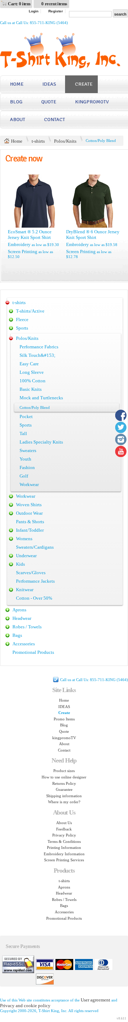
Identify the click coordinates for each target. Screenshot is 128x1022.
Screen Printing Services (64, 860)
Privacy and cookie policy (25, 1005)
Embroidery (19, 244)
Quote (48, 102)
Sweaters (28, 450)
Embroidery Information (64, 854)
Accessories (23, 643)
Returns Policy (64, 783)
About (17, 119)
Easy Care (29, 363)
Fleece (22, 319)
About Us (64, 823)
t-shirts (38, 141)
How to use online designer (64, 777)
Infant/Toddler (30, 530)
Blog (16, 102)
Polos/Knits (65, 141)
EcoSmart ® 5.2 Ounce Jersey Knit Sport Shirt (30, 234)
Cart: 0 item (19, 3)
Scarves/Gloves (31, 572)
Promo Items (64, 719)
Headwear (21, 618)
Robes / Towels (27, 626)
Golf (24, 476)
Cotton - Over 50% (34, 598)
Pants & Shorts (30, 521)
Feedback (64, 829)
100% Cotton (33, 380)
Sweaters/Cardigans (35, 547)
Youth (25, 459)
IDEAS (49, 84)
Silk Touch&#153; (37, 355)
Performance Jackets (35, 581)
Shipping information (64, 796)
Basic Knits (31, 389)
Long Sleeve (32, 372)
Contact (54, 119)
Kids (20, 564)
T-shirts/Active (30, 311)
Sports (22, 328)
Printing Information (64, 847)
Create (83, 84)
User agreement (95, 1000)
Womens (24, 538)
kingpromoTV (92, 102)
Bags (17, 635)
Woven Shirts (29, 504)
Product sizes (64, 771)
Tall (23, 433)
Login (33, 11)
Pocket (26, 416)
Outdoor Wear (29, 513)
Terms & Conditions (64, 841)
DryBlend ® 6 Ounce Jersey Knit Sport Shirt (92, 234)
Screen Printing (22, 251)
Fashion (27, 467)
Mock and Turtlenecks (41, 397)
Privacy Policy (64, 835)
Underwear (26, 555)
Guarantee (64, 789)
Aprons (19, 609)
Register (55, 11)
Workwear (29, 484)
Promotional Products (33, 652)
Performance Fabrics (39, 346)
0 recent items (54, 3)
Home (16, 84)
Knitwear (24, 589)
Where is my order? (64, 802)
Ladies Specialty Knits (41, 442)
